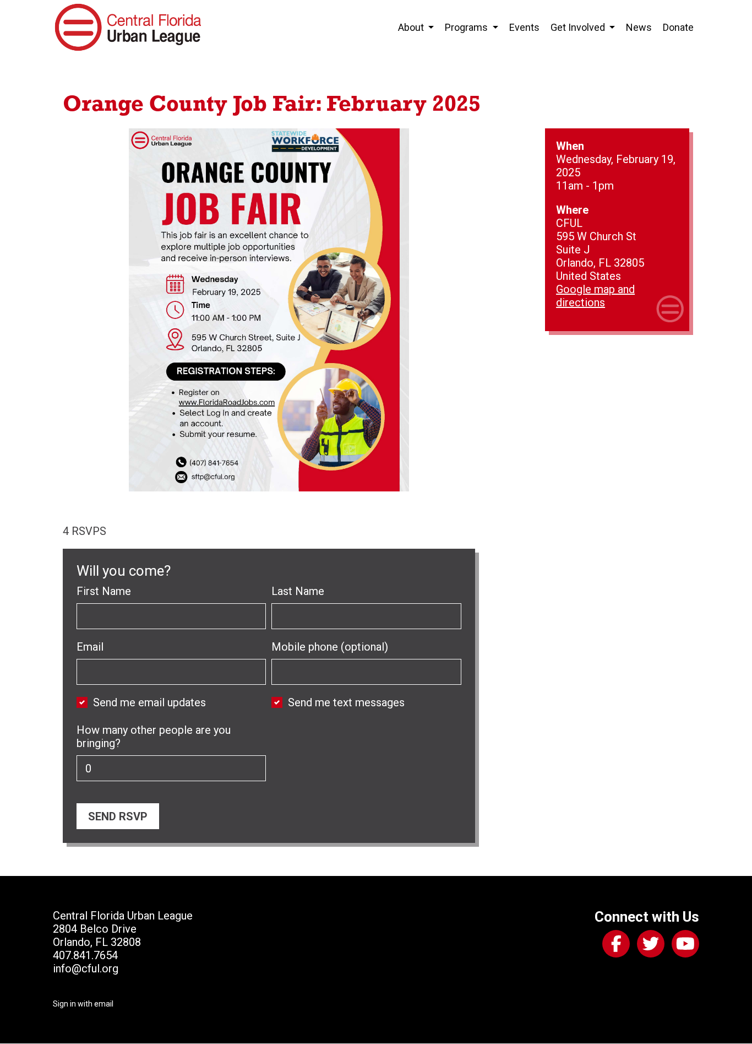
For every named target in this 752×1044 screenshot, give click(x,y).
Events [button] (524, 27)
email (103, 1003)
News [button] (639, 27)
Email (90, 646)
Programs (467, 27)
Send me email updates (149, 702)
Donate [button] (678, 27)
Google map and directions (595, 296)
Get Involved (579, 27)
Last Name (297, 591)
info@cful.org (85, 968)
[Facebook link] (614, 946)
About (412, 27)
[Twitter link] (648, 946)
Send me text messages (346, 702)
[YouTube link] (683, 946)
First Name (104, 591)
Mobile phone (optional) (329, 646)
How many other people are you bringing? (154, 736)
